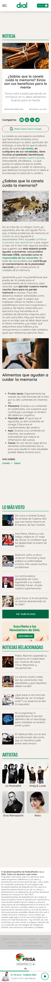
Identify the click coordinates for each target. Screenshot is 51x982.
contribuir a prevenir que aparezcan (24, 241)
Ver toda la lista (25, 614)
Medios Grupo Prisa (25, 964)
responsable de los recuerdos (20, 257)
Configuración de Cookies (32, 946)
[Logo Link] (22, 5)
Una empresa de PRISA (25, 957)
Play (45, 976)
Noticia (8, 36)
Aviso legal (44, 939)
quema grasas (35, 157)
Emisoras (31, 939)
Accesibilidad (11, 942)
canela (29, 148)
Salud (17, 463)
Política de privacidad (30, 942)
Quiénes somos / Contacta (12, 939)
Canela (6, 463)
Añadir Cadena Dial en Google (28, 129)
